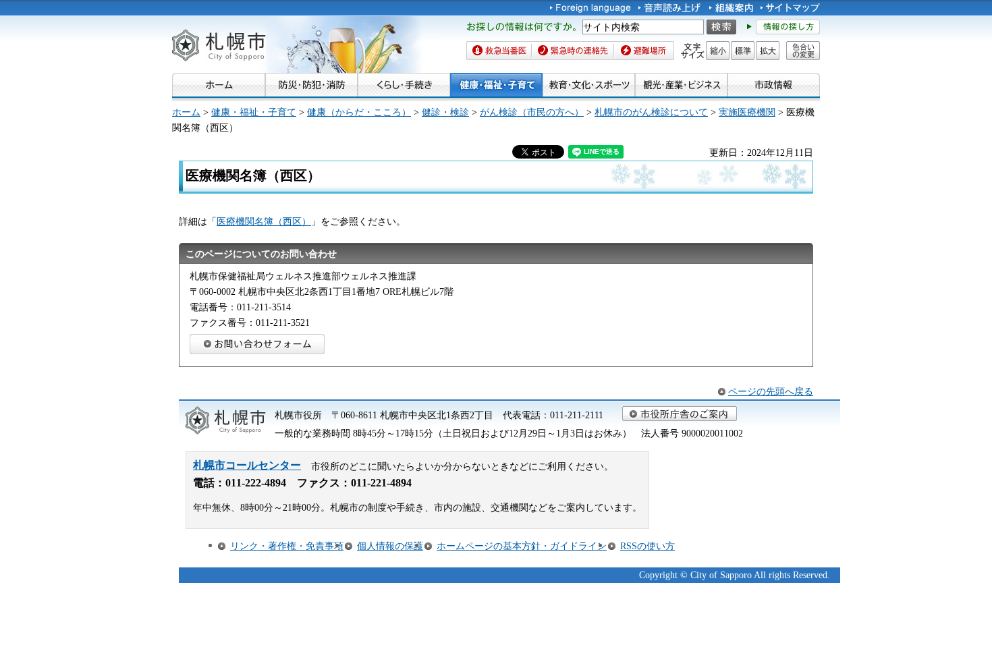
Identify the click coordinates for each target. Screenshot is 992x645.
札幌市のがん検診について (651, 112)
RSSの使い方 (647, 545)
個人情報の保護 (390, 545)
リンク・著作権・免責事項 (286, 545)
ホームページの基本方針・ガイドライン (522, 545)
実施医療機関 (747, 112)
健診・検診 (445, 112)
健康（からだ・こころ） (359, 112)
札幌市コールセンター (247, 465)
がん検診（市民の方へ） (532, 112)
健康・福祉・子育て (253, 112)
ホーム (186, 112)
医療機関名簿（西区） (264, 221)
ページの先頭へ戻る (770, 391)
